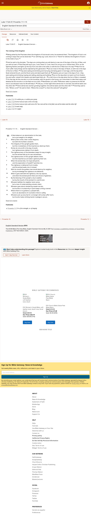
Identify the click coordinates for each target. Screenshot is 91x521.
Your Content (34, 34)
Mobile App (36, 404)
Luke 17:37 (11, 106)
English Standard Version (15, 226)
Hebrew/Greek (23, 34)
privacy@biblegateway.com (9, 385)
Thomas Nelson (37, 472)
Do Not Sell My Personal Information (45, 441)
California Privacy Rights (41, 438)
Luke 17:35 (11, 104)
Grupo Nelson (37, 467)
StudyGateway (37, 460)
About (34, 397)
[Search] (88, 22)
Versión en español (38, 510)
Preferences (36, 512)
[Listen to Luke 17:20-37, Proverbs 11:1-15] (27, 39)
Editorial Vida (36, 469)
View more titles (45, 330)
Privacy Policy (76, 383)
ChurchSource (37, 462)
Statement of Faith (38, 402)
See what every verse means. (45, 8)
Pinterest (35, 493)
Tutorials (35, 426)
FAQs (34, 423)
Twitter (34, 498)
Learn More (25, 255)
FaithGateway (36, 457)
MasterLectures (37, 479)
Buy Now (27, 322)
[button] (88, 3)
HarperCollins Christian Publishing (43, 464)
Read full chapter (11, 91)
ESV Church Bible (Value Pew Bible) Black (55, 306)
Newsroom (36, 412)
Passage (4, 34)
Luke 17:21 (11, 99)
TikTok (34, 496)
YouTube (35, 501)
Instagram (35, 491)
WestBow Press (37, 474)
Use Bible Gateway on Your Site (42, 428)
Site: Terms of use (38, 446)
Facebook (35, 489)
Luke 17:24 (11, 102)
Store (34, 407)
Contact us (35, 433)
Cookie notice (36, 443)
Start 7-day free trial (11, 255)
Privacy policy (37, 436)
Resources (13, 34)
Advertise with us (38, 431)
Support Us (36, 414)
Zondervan (35, 477)
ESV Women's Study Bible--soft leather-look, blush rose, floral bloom (33, 309)
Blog (33, 409)
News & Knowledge (38, 399)
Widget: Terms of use (39, 448)
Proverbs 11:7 (12, 208)
